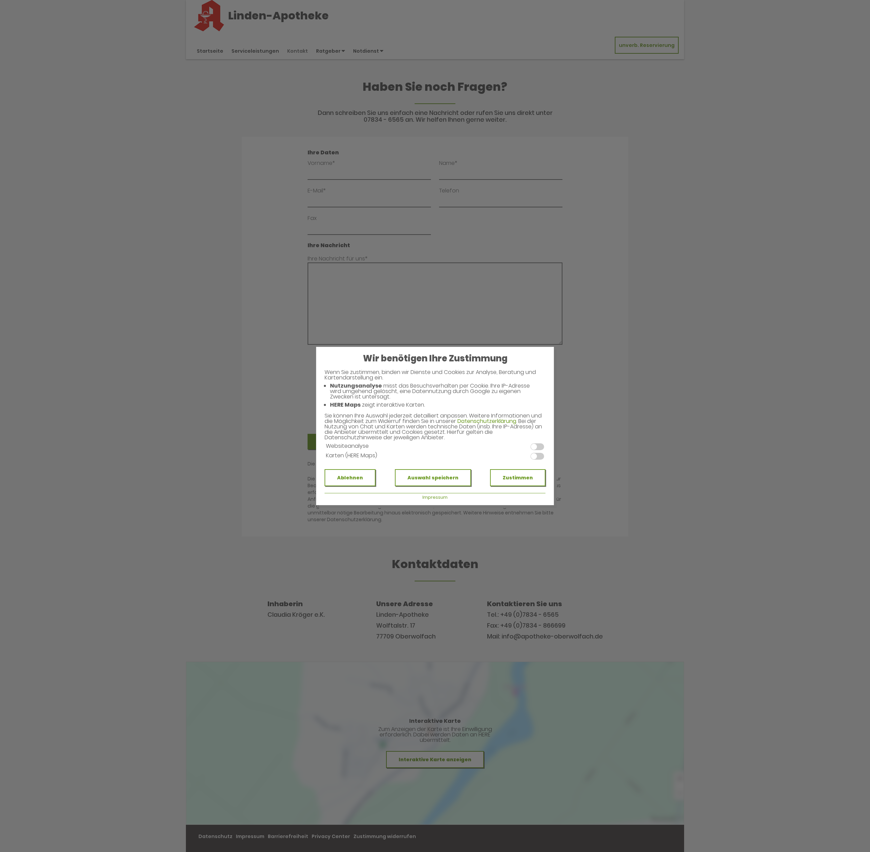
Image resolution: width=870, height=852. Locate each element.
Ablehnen (350, 477)
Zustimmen (518, 477)
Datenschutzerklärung (486, 421)
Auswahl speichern (432, 477)
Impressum (435, 497)
